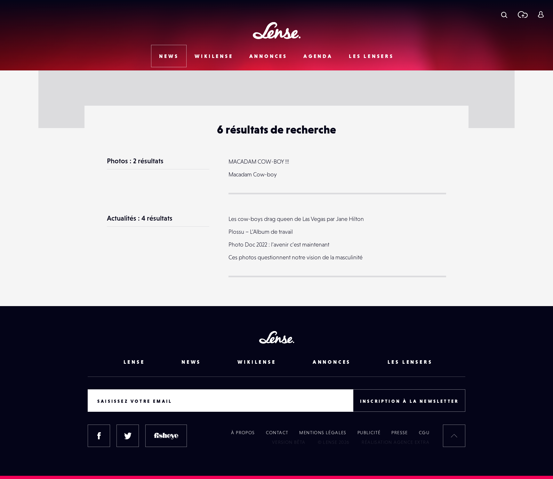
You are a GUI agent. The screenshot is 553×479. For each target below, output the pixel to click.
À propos (243, 432)
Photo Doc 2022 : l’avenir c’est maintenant (278, 244)
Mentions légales (322, 432)
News (169, 56)
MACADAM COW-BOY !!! (258, 161)
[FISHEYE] (166, 436)
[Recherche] (504, 14)
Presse (399, 432)
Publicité (369, 432)
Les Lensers (371, 56)
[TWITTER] (127, 436)
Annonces (268, 56)
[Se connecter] (541, 14)
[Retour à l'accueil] (277, 30)
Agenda (318, 56)
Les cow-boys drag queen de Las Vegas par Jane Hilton (296, 218)
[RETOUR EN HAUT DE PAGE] (454, 436)
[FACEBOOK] (99, 436)
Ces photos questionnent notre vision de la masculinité (295, 257)
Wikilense (214, 56)
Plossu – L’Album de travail (260, 231)
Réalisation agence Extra (395, 442)
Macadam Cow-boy (252, 174)
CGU (424, 432)
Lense (134, 362)
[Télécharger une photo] (522, 14)
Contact (277, 432)
